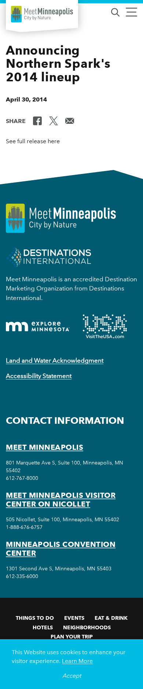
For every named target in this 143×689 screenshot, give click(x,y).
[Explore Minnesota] (38, 326)
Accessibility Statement (39, 375)
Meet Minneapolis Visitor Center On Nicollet (60, 499)
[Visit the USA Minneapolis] (105, 326)
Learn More (77, 660)
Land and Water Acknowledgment (54, 360)
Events (74, 618)
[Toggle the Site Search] (115, 11)
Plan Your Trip (72, 637)
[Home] (42, 14)
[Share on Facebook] (37, 120)
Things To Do (35, 618)
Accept (71, 675)
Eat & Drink (111, 618)
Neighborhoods (87, 627)
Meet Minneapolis (44, 447)
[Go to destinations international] (48, 256)
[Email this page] (69, 120)
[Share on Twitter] (53, 120)
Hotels (43, 627)
